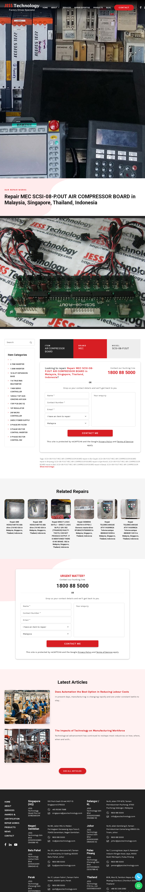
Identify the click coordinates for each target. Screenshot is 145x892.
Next (141, 272)
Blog (108, 8)
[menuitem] (45, 7)
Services (67, 8)
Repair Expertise (82, 8)
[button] (141, 7)
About (54, 8)
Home (45, 8)
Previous (4, 272)
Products (98, 8)
